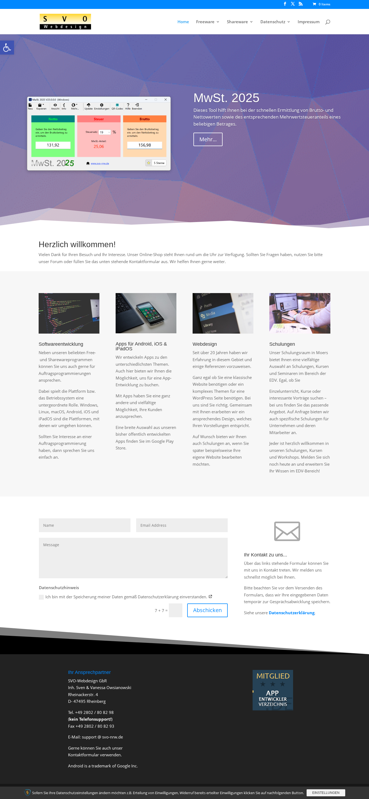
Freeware (205, 22)
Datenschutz (272, 22)
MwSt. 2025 (226, 98)
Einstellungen (326, 793)
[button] (7, 48)
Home (183, 22)
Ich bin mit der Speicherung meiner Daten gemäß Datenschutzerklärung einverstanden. (126, 596)
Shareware (237, 22)
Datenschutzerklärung (291, 612)
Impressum (309, 22)
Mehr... (208, 139)
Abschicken (207, 610)
